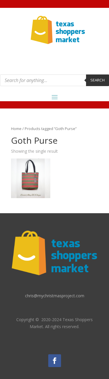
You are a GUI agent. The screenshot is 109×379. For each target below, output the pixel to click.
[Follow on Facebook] (54, 360)
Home (16, 128)
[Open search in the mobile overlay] (54, 80)
